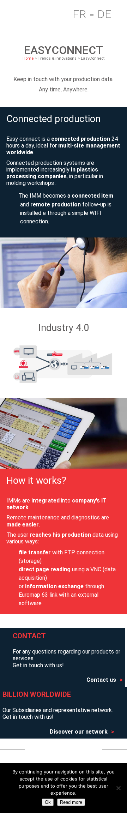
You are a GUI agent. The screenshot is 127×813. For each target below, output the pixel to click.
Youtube (50, 749)
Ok (48, 802)
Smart (39, 14)
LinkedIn (79, 749)
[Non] (118, 787)
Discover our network (79, 731)
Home (18, 14)
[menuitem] (83, 14)
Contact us (101, 679)
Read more (71, 802)
